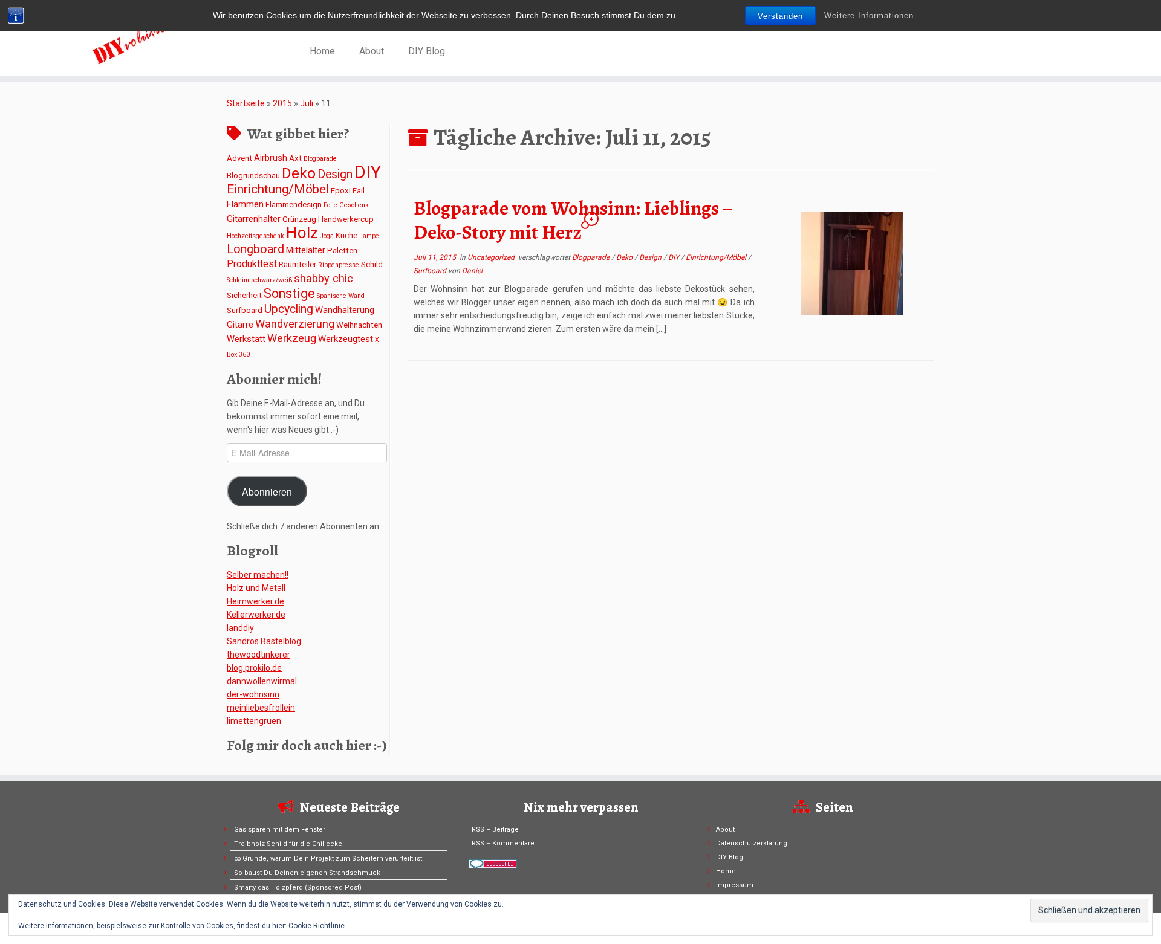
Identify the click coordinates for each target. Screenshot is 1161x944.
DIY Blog (426, 51)
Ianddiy (240, 628)
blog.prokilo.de (254, 668)
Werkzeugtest (345, 339)
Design (335, 174)
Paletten (342, 250)
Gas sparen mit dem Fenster (279, 829)
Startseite (246, 103)
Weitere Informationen (869, 15)
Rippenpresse (338, 265)
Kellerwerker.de (256, 614)
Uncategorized (491, 257)
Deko (299, 173)
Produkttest (252, 264)
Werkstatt (246, 339)
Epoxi (341, 190)
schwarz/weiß (271, 280)
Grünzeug (299, 219)
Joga (327, 236)
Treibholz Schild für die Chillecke (288, 844)
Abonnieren (267, 491)
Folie (330, 205)
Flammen (245, 204)
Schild (372, 264)
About (371, 51)
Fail (359, 190)
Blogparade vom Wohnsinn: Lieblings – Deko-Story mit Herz (573, 220)
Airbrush (270, 157)
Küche (346, 235)
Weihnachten (359, 324)
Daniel (472, 271)
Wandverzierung (294, 323)
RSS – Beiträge (495, 829)
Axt (295, 158)
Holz (302, 233)
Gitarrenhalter (254, 218)
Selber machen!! (257, 575)
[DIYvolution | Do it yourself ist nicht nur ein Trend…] (134, 39)
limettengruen (254, 721)
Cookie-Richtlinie (316, 926)
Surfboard (244, 310)
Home (322, 51)
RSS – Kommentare (503, 843)
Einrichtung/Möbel (278, 189)
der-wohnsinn (253, 694)
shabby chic (323, 278)
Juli (306, 103)
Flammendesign (293, 204)
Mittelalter (305, 250)
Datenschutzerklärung (751, 843)
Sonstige (289, 293)
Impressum (734, 885)
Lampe (369, 236)
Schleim (238, 280)
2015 (282, 103)
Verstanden (780, 16)
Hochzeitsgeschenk (255, 236)
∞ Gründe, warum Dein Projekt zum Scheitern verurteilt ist (328, 858)
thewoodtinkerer (258, 654)
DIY (367, 172)
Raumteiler (297, 264)
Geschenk (354, 205)
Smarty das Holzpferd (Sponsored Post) (298, 887)
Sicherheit (244, 295)
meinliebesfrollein (261, 708)
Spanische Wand (341, 296)
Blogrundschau (253, 175)
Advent (239, 158)
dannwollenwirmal (262, 681)
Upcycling (288, 309)
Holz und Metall (256, 588)
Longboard (255, 249)
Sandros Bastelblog (264, 641)
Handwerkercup (346, 219)
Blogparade (320, 159)
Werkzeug (291, 338)
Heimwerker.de (255, 601)
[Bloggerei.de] (493, 863)
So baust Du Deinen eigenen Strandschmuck (307, 873)
